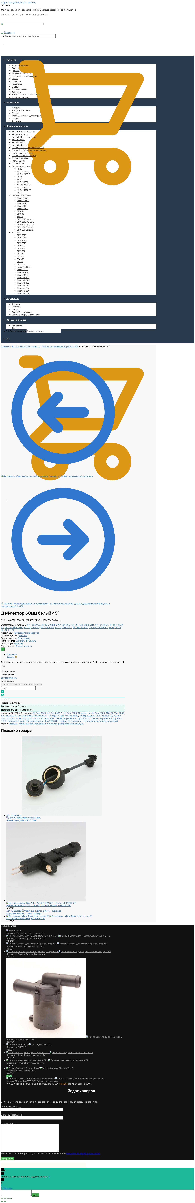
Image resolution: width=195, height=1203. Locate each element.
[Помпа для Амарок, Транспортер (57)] (57, 943)
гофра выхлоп (26, 723)
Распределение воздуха (26, 632)
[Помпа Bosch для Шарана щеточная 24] (49, 1052)
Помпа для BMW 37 (16, 1047)
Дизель (28, 646)
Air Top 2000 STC (85, 625)
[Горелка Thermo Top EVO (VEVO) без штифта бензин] (55, 1078)
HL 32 (4, 630)
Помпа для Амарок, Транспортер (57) (25, 946)
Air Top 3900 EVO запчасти (26, 346)
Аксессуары (47, 718)
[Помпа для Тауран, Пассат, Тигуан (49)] (58, 951)
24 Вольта (30, 640)
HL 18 (111, 627)
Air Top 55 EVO (80, 627)
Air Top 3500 (101, 625)
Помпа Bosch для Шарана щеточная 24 (26, 1055)
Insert (35, 1195)
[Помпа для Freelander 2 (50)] (64, 1036)
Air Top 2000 (33, 625)
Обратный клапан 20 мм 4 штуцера (24, 913)
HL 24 (118, 627)
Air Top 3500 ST (9, 715)
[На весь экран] (8, 1198)
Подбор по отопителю (70, 721)
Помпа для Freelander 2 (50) (20, 1039)
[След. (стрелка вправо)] (5, 1201)
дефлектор (40, 723)
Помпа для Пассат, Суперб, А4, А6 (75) (25, 938)
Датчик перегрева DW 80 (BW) (21, 820)
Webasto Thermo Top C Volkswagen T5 (25, 933)
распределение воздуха (70, 723)
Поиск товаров (12, 36)
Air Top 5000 (47, 627)
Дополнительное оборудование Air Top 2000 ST (33, 721)
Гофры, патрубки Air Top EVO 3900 (60, 346)
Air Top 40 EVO (31, 627)
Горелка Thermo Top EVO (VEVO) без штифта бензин (32, 1081)
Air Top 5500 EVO (98, 627)
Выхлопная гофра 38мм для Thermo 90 (25, 918)
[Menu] (2, 33)
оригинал (52, 723)
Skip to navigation (10, 2)
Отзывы (11, 657)
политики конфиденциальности (83, 1153)
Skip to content (28, 2)
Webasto (23, 635)
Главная (5, 346)
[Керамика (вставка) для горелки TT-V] (48, 1060)
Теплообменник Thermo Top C (21, 1070)
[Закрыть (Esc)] (2, 1198)
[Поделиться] (5, 1198)
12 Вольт (19, 640)
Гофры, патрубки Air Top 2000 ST (72, 718)
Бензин (19, 646)
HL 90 (11, 630)
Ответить (7, 1188)
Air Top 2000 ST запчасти (77, 713)
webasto (13, 723)
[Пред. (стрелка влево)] (2, 1201)
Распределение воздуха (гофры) (101, 721)
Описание (11, 654)
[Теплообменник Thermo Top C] (39, 1068)
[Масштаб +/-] (10, 1198)
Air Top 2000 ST (66, 625)
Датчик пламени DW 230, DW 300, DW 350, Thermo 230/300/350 (38, 905)
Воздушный (24, 638)
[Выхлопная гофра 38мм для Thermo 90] (49, 916)
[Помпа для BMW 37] (28, 1044)
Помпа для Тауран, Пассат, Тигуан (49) (26, 954)
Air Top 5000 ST (63, 627)
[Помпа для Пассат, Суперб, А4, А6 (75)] (58, 936)
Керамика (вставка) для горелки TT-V (25, 1063)
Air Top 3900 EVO (14, 627)
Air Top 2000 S (49, 625)
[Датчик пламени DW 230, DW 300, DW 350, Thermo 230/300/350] (46, 901)
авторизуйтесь (9, 677)
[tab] (65, 654)
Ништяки (18, 643)
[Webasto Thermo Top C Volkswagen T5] (14, 930)
